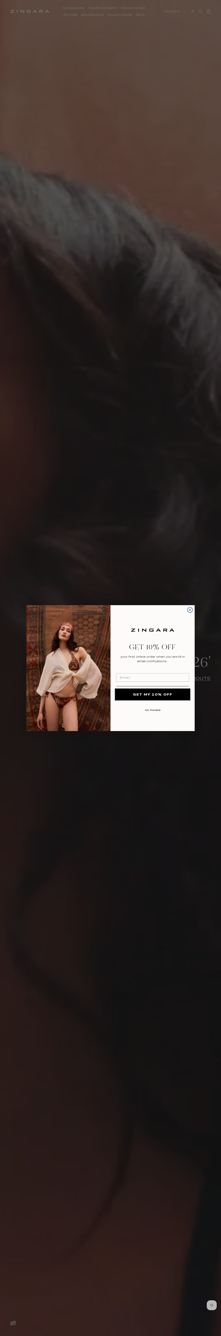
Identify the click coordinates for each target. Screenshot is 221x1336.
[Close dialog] (190, 609)
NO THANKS (152, 709)
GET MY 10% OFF (152, 694)
